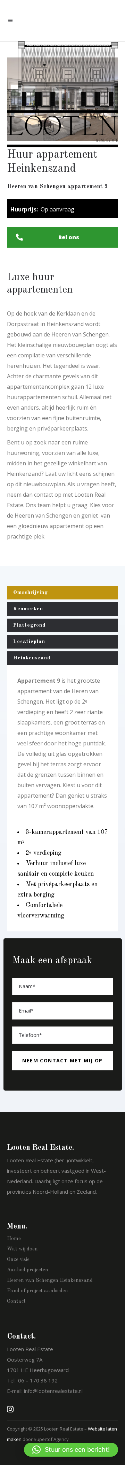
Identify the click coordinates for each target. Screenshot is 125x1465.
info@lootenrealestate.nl (53, 1390)
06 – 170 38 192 (38, 1380)
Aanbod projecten (27, 1270)
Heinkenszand (31, 658)
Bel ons (68, 237)
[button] (71, 1450)
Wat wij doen (22, 1249)
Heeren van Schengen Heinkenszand (50, 1280)
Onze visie (18, 1259)
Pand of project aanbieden (37, 1291)
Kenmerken (28, 609)
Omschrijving (30, 592)
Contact (16, 1301)
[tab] (62, 592)
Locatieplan (29, 641)
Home (14, 1238)
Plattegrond (29, 625)
